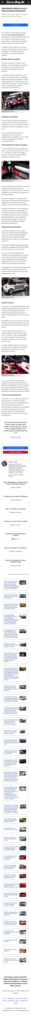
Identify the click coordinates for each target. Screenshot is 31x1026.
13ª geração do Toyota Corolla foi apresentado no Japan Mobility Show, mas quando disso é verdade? (11, 699)
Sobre (13, 574)
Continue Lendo (15, 25)
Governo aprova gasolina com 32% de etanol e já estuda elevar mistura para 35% (11, 742)
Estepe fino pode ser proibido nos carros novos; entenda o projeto (11, 645)
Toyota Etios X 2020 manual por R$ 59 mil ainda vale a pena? (10, 876)
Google (17, 1000)
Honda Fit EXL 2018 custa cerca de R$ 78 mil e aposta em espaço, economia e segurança (11, 722)
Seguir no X (16, 539)
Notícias (18, 14)
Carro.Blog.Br (10, 990)
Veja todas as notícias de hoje (15, 448)
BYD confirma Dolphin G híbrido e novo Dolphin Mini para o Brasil (11, 732)
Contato (14, 474)
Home (10, 574)
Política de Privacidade (21, 998)
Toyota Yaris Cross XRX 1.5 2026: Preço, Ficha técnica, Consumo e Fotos (11, 885)
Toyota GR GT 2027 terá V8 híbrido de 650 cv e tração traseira (11, 752)
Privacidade (23, 574)
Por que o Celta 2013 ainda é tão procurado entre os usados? (10, 867)
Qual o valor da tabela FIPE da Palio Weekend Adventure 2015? (10, 820)
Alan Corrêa (11, 14)
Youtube (15, 1003)
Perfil (10, 474)
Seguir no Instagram (16, 512)
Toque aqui (18, 426)
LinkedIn (11, 476)
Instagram (20, 474)
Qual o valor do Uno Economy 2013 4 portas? (11, 828)
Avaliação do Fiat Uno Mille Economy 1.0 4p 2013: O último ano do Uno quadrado (11, 688)
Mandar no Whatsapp (15, 452)
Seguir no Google (16, 437)
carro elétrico (16, 65)
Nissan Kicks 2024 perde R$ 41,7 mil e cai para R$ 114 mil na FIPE (11, 596)
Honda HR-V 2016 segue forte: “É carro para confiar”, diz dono (11, 904)
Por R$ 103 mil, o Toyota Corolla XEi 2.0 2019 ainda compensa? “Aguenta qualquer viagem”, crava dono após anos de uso (11, 710)
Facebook (11, 1000)
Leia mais (17, 985)
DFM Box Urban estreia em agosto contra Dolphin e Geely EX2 (11, 913)
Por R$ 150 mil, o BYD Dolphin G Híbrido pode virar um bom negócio (10, 923)
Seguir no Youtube (16, 524)
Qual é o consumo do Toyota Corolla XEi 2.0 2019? (10, 839)
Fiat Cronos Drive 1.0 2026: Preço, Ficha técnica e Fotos (11, 960)
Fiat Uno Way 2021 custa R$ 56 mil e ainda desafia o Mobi (11, 895)
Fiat (24, 33)
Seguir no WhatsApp (16, 500)
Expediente (10, 998)
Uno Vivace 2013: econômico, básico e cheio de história (11, 932)
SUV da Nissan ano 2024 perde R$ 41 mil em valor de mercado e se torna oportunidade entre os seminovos (11, 762)
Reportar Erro (17, 574)
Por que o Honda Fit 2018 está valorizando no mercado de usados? (11, 848)
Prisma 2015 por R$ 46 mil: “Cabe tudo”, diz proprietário (10, 857)
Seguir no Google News (16, 551)
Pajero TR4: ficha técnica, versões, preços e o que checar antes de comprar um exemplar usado (11, 606)
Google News (24, 1000)
